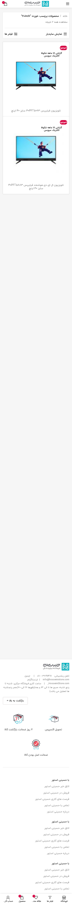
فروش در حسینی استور (56, 793)
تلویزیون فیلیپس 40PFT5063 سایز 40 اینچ (36, 111)
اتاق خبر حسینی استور (56, 786)
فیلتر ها (9, 34)
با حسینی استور (60, 780)
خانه (64, 16)
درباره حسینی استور (58, 812)
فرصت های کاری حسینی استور (52, 799)
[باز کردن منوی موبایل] (67, 4)
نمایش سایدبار (54, 34)
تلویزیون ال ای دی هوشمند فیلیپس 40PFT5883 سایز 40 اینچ (36, 186)
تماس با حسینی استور (56, 805)
